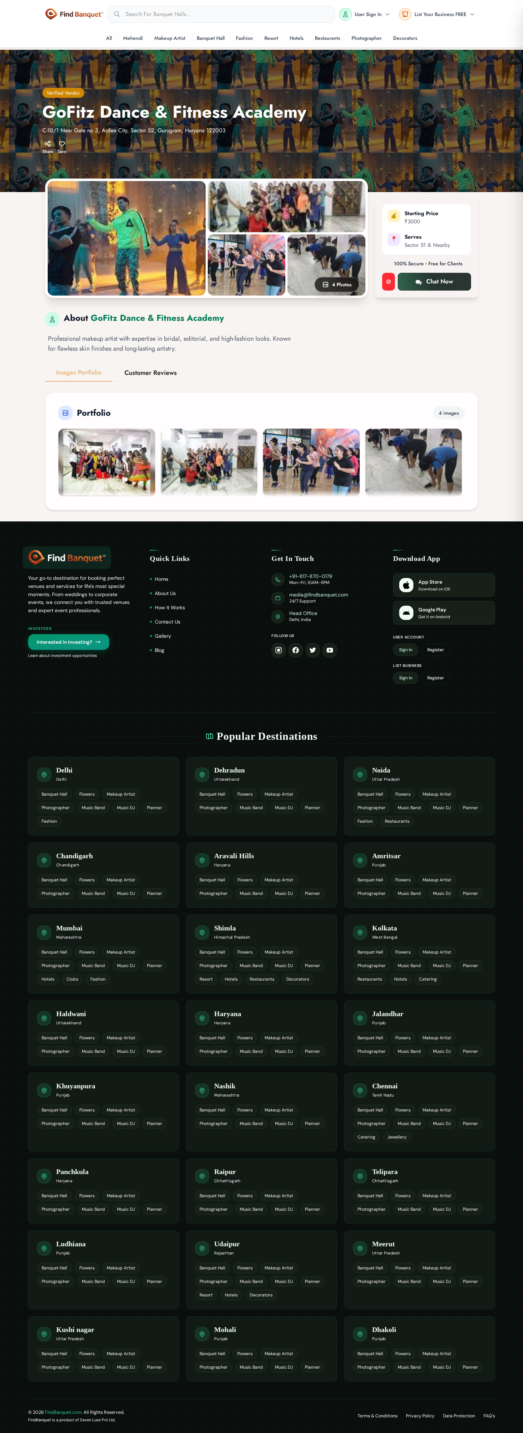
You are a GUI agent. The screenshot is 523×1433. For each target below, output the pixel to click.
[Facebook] (296, 650)
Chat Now (439, 281)
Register (435, 650)
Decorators (405, 38)
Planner (154, 808)
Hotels (296, 38)
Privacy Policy (420, 1416)
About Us (165, 593)
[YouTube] (330, 650)
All (109, 38)
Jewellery (397, 1137)
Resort (271, 38)
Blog (159, 650)
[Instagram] (278, 650)
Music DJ (126, 808)
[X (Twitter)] (313, 650)
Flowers (87, 794)
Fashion (244, 38)
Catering (428, 979)
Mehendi (133, 38)
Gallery (163, 636)
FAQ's (489, 1416)
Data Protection (459, 1416)
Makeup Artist (169, 38)
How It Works (170, 607)
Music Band (93, 808)
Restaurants (327, 38)
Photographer (367, 38)
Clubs (72, 979)
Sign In (405, 650)
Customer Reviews (151, 372)
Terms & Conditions (377, 1416)
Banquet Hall (210, 38)
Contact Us (167, 622)
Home (161, 579)
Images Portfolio (78, 372)
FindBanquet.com (63, 1412)
